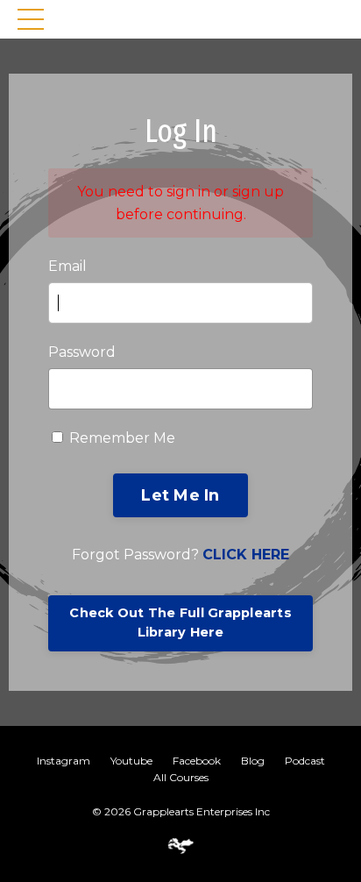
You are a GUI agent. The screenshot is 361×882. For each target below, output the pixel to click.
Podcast (305, 760)
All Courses (181, 777)
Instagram (63, 760)
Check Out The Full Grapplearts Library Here (180, 622)
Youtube (131, 760)
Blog (253, 760)
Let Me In (180, 495)
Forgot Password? (180, 554)
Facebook (197, 760)
